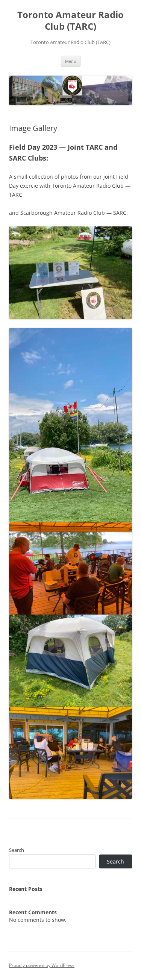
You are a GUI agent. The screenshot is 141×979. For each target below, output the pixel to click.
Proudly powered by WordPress (41, 965)
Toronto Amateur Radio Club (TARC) (70, 20)
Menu (70, 61)
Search (16, 850)
